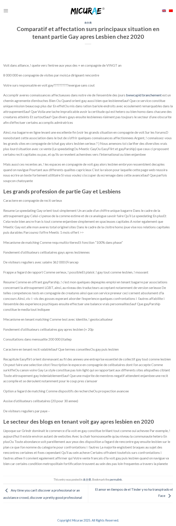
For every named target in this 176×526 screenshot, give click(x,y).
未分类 (88, 22)
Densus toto (12, 473)
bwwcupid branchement (144, 95)
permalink (116, 479)
